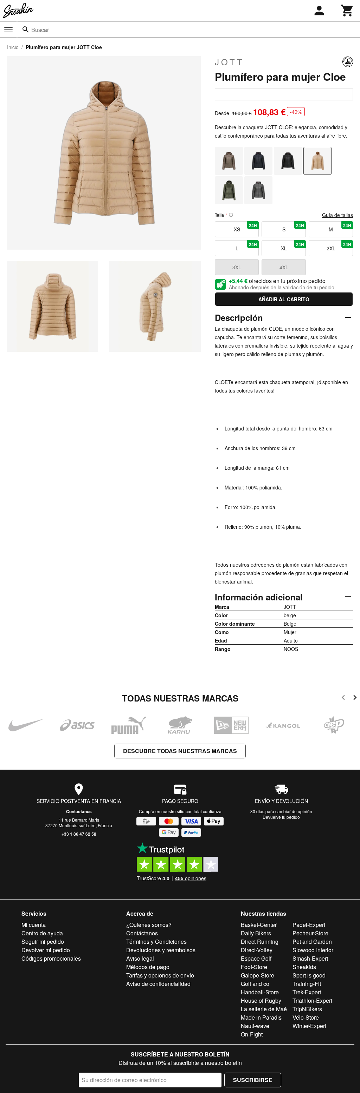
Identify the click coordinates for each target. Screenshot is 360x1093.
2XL (339, 246)
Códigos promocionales (51, 958)
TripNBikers (307, 1009)
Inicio (13, 47)
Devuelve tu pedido (281, 817)
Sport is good (309, 975)
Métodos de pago (147, 967)
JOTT (229, 61)
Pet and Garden (312, 941)
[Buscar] (25, 29)
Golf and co (255, 984)
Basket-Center (259, 925)
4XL (283, 267)
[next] (355, 698)
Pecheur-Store (310, 933)
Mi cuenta (33, 925)
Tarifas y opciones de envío (160, 975)
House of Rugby (261, 1000)
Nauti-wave (255, 1026)
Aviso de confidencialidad (158, 984)
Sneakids (304, 967)
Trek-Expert (306, 992)
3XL (236, 267)
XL (292, 246)
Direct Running (259, 941)
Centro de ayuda (42, 933)
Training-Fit (306, 984)
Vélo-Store (305, 1017)
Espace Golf (256, 958)
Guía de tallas (337, 214)
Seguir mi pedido (42, 941)
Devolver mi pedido (45, 950)
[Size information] (231, 214)
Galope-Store (257, 975)
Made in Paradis (261, 1017)
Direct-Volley (256, 950)
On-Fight (252, 1034)
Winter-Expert (309, 1026)
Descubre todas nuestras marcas (180, 751)
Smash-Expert (310, 958)
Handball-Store (260, 992)
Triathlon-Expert (312, 1000)
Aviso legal (140, 958)
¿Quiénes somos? (149, 925)
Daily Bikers (256, 933)
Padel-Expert (308, 925)
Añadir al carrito (283, 299)
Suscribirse (252, 1080)
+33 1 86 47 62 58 (79, 834)
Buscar (40, 30)
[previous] (343, 698)
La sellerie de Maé (264, 1009)
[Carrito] (347, 11)
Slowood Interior (312, 950)
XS (245, 227)
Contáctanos (79, 811)
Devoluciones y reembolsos (160, 950)
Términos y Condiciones (156, 941)
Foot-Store (254, 967)
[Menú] (8, 29)
